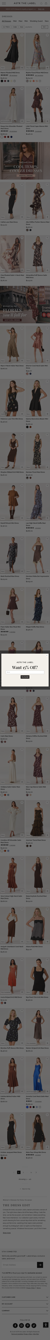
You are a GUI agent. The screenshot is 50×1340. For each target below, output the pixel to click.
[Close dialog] (47, 655)
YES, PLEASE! (25, 677)
